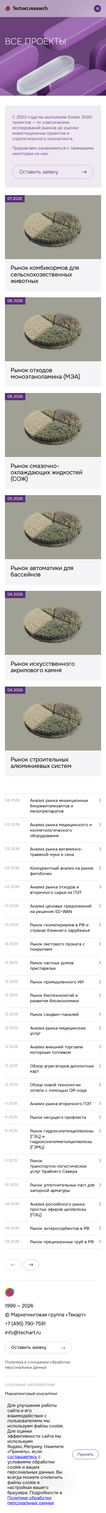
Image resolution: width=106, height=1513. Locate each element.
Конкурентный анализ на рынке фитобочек (61, 871)
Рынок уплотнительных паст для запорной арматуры (62, 1187)
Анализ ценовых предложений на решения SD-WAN (60, 909)
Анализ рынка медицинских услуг (58, 1031)
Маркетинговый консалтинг (31, 1393)
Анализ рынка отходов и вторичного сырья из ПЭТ (56, 889)
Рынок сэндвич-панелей (54, 1014)
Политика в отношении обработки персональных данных (37, 1365)
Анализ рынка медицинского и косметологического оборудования (61, 830)
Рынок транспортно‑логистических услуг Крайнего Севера (58, 1166)
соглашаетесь (22, 1456)
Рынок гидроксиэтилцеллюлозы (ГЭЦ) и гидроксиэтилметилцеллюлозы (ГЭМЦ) (61, 1139)
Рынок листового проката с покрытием (57, 946)
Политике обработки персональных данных (30, 1500)
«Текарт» (76, 1315)
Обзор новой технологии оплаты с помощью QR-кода (58, 1087)
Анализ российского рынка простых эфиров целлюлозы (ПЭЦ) (58, 1209)
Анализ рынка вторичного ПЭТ (61, 1103)
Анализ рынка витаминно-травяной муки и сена (56, 852)
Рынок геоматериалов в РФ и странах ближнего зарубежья (60, 927)
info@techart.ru (23, 1333)
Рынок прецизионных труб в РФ (62, 1241)
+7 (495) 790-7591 (25, 1324)
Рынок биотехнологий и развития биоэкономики (54, 998)
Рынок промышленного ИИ (57, 982)
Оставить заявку (38, 172)
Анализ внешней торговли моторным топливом (56, 1049)
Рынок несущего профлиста (58, 1117)
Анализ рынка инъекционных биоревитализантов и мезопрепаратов (59, 806)
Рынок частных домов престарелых (51, 965)
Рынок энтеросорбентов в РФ (59, 1228)
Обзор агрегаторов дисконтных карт (62, 1068)
